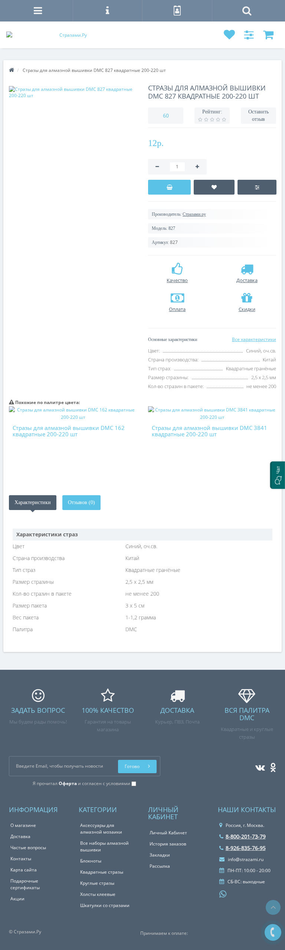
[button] (277, 475)
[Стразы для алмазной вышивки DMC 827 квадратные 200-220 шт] (73, 92)
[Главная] (11, 70)
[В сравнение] (257, 187)
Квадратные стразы (101, 872)
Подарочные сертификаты (25, 884)
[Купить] (169, 187)
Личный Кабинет (168, 833)
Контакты (20, 858)
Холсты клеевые (97, 894)
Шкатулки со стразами (105, 905)
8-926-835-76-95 (246, 847)
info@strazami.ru (245, 859)
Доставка (20, 836)
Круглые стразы (97, 883)
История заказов (168, 844)
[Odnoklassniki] (271, 766)
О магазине (23, 825)
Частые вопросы (28, 847)
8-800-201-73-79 (246, 836)
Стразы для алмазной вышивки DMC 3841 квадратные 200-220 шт (209, 431)
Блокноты (90, 861)
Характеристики (32, 502)
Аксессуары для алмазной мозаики (101, 828)
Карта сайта (23, 870)
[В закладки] (214, 187)
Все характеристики (254, 339)
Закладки (160, 855)
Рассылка (160, 866)
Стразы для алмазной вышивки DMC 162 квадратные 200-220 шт (69, 431)
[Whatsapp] (223, 893)
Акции (17, 899)
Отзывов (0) (81, 502)
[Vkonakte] (258, 766)
